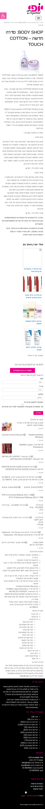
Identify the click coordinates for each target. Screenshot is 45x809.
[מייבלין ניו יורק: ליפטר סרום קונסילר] (17, 517)
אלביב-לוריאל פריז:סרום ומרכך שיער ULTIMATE (22, 480)
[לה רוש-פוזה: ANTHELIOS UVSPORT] (17, 456)
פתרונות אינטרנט (32, 795)
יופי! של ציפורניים (26, 627)
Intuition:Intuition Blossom (27, 586)
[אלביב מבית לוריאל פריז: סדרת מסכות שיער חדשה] (7, 427)
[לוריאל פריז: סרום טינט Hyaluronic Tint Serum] (21, 532)
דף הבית (34, 614)
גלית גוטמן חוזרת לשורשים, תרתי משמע (22, 568)
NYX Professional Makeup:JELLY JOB (26, 497)
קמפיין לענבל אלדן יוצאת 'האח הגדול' (23, 602)
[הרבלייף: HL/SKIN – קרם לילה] (15, 505)
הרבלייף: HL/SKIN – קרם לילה (36, 507)
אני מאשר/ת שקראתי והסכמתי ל (22, 407)
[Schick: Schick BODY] (11, 487)
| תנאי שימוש (38, 789)
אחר (36, 717)
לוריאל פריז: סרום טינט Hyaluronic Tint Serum (23, 535)
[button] (3, 15)
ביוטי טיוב (34, 653)
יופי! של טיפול (27, 635)
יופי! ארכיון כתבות (26, 648)
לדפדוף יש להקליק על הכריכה (29, 364)
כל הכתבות (33, 619)
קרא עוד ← (40, 428)
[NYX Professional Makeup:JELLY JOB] (18, 495)
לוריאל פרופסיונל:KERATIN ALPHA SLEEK (24, 469)
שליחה (38, 413)
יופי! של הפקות (27, 640)
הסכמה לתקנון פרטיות (33, 402)
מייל (41, 386)
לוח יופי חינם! (33, 651)
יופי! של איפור (27, 622)
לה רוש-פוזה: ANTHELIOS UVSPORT (26, 459)
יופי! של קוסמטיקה (25, 632)
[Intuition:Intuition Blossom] (14, 435)
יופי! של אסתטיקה (26, 624)
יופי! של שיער (28, 630)
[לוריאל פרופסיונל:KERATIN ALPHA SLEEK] (19, 467)
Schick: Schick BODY (33, 487)
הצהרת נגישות (36, 784)
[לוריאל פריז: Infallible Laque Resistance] (7, 448)
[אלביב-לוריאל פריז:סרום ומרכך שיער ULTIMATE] (22, 477)
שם (41, 379)
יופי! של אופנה (27, 645)
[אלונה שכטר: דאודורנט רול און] (14, 542)
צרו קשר (35, 658)
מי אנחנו (35, 617)
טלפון (40, 394)
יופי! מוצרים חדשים (25, 638)
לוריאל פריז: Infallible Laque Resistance (22, 589)
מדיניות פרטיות (36, 786)
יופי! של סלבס (27, 643)
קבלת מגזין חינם (31, 656)
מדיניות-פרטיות (8, 407)
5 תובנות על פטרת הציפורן (27, 560)
